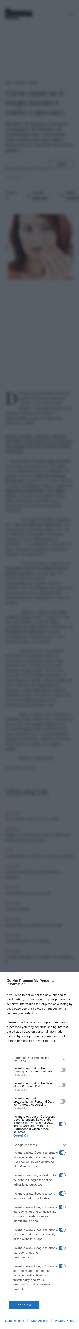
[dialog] (39, 1150)
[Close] (70, 981)
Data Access (39, 1320)
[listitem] (39, 1059)
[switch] (62, 1070)
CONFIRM (24, 1305)
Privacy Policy (64, 1320)
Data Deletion (14, 1320)
